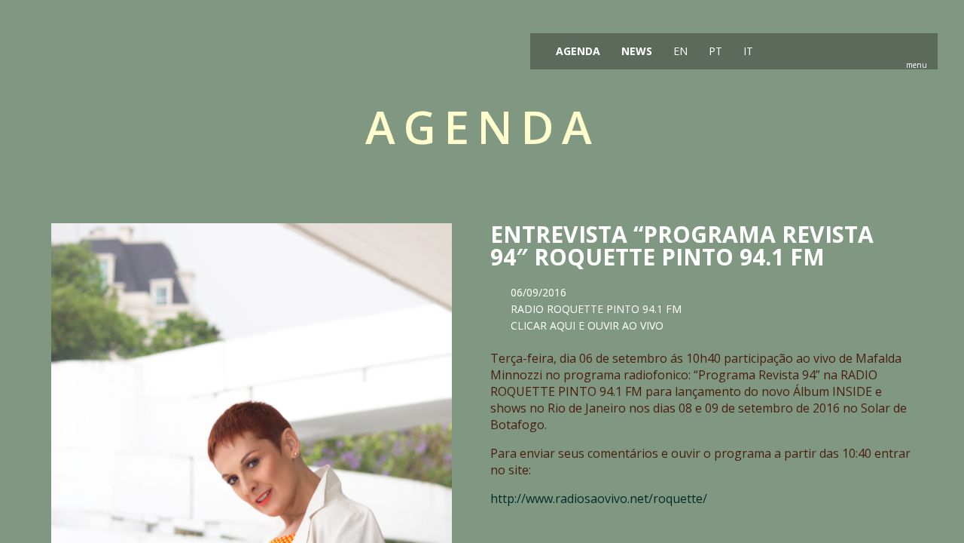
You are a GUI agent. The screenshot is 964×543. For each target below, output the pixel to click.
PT (714, 51)
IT (746, 51)
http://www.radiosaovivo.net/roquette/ (598, 498)
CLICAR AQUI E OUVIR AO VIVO (587, 325)
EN (679, 51)
